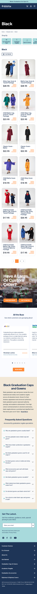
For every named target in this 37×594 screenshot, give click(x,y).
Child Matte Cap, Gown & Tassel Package (8, 114)
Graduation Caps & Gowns (10, 564)
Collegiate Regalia (17, 42)
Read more (18, 369)
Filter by (8, 54)
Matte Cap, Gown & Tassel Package (27, 82)
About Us (4, 555)
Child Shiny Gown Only (27, 179)
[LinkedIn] (3, 538)
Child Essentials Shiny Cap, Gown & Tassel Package (27, 246)
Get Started (25, 300)
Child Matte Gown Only (9, 179)
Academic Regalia (7, 568)
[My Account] (31, 6)
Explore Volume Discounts (13, 85)
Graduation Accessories (9, 573)
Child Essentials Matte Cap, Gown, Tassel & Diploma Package (9, 247)
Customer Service (7, 546)
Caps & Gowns (27, 42)
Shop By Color (9, 31)
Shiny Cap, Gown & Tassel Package (9, 82)
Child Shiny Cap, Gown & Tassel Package (26, 114)
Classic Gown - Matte (8, 147)
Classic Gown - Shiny (26, 147)
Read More (24, 412)
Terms (3, 586)
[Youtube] (15, 538)
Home (3, 31)
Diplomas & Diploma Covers (10, 577)
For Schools (5, 550)
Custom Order (10, 300)
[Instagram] (11, 538)
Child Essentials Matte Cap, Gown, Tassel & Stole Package (27, 212)
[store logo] (6, 6)
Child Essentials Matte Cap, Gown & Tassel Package (9, 211)
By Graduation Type (6, 42)
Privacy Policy (12, 532)
